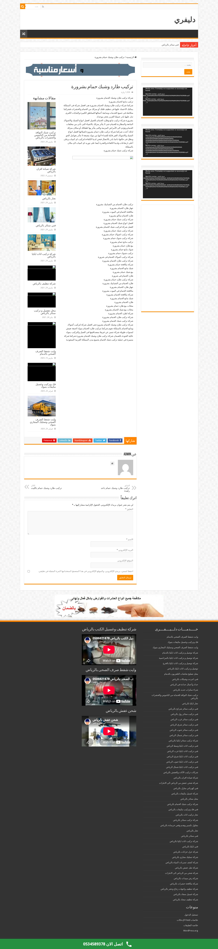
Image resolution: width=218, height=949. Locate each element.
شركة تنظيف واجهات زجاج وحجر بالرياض (179, 889)
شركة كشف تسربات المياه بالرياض (182, 862)
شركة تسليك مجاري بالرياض (185, 857)
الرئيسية (130, 57)
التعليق (129, 509)
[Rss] (43, 7)
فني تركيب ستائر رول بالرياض (184, 714)
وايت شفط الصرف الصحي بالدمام (45, 352)
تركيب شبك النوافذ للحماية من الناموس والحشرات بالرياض (45, 135)
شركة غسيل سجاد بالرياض (185, 894)
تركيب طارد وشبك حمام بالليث (46, 486)
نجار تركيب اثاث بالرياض (187, 814)
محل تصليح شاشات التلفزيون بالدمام (181, 674)
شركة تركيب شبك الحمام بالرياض (182, 804)
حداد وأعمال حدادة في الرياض (184, 684)
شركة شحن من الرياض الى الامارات (181, 873)
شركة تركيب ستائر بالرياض (185, 820)
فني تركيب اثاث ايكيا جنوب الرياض (182, 761)
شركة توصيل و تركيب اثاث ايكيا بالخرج (180, 663)
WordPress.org (190, 930)
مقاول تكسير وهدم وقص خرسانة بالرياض (179, 825)
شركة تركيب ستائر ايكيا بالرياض (183, 740)
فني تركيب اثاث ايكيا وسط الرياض (182, 746)
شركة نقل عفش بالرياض (186, 867)
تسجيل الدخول (191, 914)
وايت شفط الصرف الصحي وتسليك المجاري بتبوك (43, 422)
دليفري (185, 19)
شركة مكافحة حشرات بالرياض (184, 883)
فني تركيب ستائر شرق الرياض (184, 724)
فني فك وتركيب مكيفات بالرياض (183, 809)
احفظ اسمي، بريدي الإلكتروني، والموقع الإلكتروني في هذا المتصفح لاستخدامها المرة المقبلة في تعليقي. (85, 571)
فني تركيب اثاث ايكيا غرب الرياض (182, 751)
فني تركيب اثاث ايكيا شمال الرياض (182, 767)
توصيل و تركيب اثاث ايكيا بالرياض (182, 668)
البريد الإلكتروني (125, 550)
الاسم (129, 539)
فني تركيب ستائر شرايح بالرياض (183, 708)
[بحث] (22, 6)
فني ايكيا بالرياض (190, 846)
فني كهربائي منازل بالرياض (185, 788)
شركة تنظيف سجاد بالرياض (185, 899)
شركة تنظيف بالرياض (44, 283)
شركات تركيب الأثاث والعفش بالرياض (180, 772)
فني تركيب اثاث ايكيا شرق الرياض (182, 756)
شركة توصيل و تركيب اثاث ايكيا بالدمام (180, 652)
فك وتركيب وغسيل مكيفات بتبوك (46, 385)
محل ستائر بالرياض (189, 799)
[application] (167, 102)
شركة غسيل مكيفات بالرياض (184, 793)
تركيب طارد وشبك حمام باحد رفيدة (115, 488)
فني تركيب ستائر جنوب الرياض (184, 730)
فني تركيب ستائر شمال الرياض (183, 735)
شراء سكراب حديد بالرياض (185, 690)
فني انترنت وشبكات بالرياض (185, 679)
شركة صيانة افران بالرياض (46, 170)
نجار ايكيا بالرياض (190, 703)
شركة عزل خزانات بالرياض (185, 852)
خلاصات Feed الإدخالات (187, 920)
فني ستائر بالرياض (170, 44)
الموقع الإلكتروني (125, 560)
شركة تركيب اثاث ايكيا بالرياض (44, 255)
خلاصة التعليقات (190, 925)
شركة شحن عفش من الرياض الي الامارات (178, 783)
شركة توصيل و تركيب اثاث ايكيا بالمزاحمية (178, 658)
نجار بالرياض (49, 198)
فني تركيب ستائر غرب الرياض (184, 719)
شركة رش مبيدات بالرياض (186, 878)
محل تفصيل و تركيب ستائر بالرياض (45, 312)
